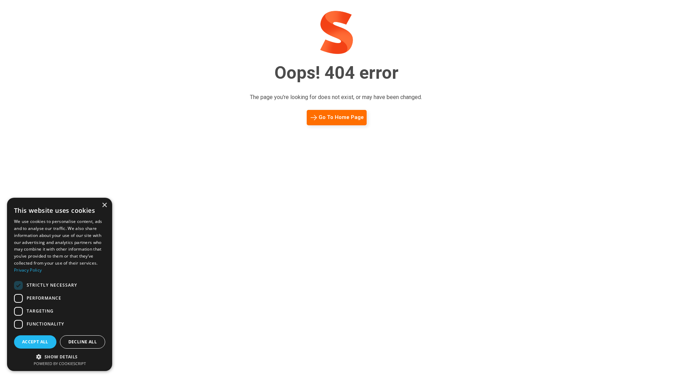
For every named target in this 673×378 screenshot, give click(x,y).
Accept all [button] (35, 342)
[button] (59, 356)
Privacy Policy (28, 270)
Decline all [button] (82, 342)
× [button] (104, 205)
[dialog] (59, 284)
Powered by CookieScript (60, 363)
